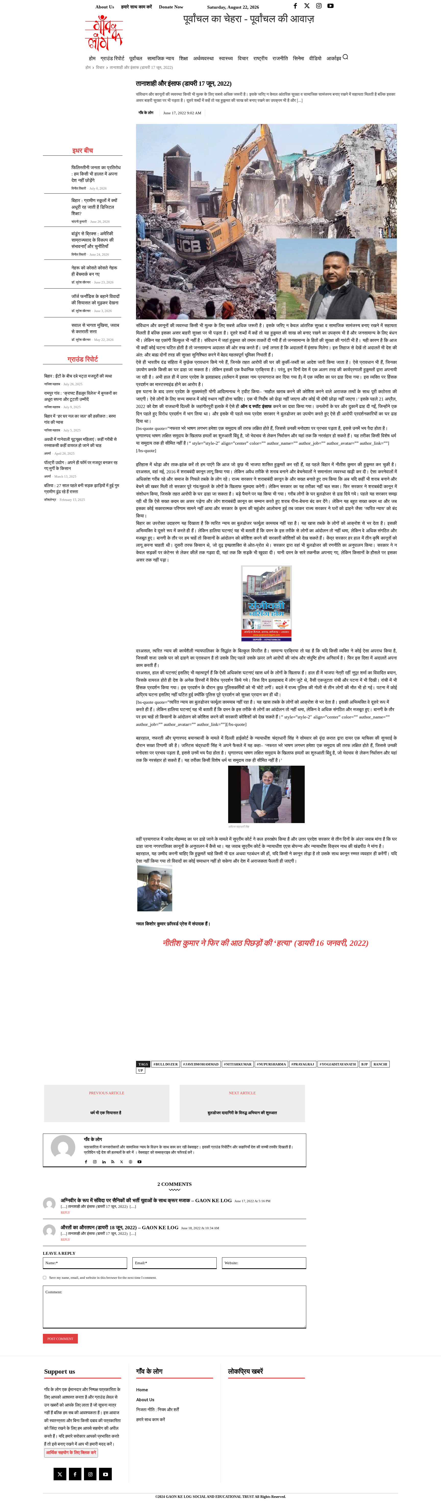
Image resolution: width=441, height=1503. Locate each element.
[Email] (392, 112)
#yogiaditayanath (338, 1064)
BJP (364, 1064)
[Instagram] (90, 1474)
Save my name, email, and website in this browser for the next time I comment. (103, 1278)
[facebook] (86, 1161)
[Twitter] (368, 112)
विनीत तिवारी (78, 188)
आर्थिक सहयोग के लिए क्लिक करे (71, 1452)
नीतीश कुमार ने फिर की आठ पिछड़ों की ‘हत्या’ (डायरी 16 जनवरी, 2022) (266, 943)
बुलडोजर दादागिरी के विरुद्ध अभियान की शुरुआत (242, 1113)
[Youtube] (105, 1474)
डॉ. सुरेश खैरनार (81, 282)
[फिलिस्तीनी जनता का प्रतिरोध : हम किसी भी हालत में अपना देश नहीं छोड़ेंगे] (55, 175)
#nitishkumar (237, 1064)
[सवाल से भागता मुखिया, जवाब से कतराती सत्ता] (55, 331)
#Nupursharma (271, 1064)
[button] (347, 57)
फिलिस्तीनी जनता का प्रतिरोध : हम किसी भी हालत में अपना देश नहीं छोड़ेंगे (96, 174)
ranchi (380, 1064)
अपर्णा (47, 453)
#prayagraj (302, 1064)
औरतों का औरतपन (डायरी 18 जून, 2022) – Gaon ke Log (120, 1227)
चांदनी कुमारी (79, 221)
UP (140, 1070)
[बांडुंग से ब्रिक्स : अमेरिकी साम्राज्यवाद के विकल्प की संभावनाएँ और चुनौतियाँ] (55, 241)
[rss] (113, 1161)
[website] (130, 1161)
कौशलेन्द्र (50, 500)
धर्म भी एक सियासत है (106, 1113)
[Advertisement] (82, 113)
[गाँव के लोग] (66, 1150)
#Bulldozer (166, 1064)
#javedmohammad (200, 1064)
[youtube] (139, 1161)
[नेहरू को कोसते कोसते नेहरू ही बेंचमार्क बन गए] (55, 274)
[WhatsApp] (380, 112)
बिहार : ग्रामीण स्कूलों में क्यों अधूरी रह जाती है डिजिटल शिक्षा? (94, 207)
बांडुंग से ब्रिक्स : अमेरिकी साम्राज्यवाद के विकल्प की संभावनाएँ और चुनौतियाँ (92, 240)
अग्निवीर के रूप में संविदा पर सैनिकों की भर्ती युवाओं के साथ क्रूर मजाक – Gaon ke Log (146, 1200)
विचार (100, 67)
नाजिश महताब (52, 384)
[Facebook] (356, 112)
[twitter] (122, 1161)
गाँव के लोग (146, 113)
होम (88, 67)
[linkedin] (104, 1161)
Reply (65, 1212)
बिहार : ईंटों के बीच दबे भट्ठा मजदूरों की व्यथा (78, 376)
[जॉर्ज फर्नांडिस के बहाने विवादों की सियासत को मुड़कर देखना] (55, 302)
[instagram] (95, 1161)
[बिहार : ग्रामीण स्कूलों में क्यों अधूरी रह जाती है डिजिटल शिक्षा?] (55, 207)
